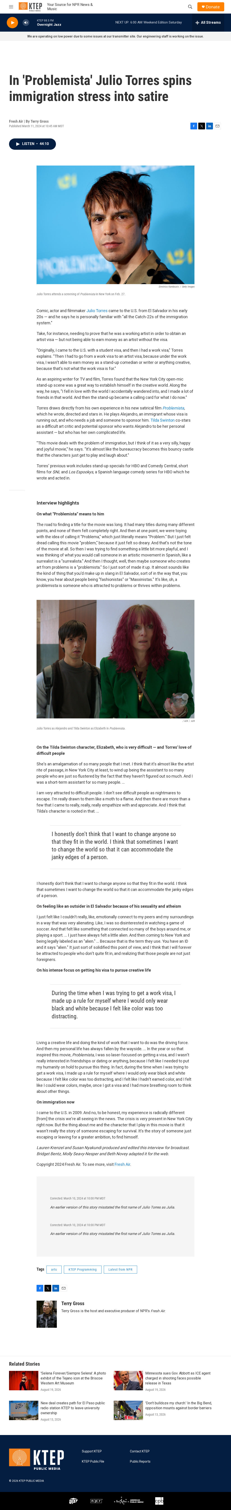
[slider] (33, 22)
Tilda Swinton (162, 420)
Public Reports (140, 1461)
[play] (12, 22)
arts (54, 1269)
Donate (213, 7)
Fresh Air (122, 1164)
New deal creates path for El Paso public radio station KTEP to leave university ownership (73, 1408)
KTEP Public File (93, 1461)
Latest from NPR (120, 1269)
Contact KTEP (140, 1451)
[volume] (26, 23)
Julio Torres (97, 310)
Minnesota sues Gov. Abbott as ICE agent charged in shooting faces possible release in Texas (177, 1378)
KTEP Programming (83, 1269)
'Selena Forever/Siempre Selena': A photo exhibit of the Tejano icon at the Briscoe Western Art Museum (73, 1378)
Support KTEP (92, 1451)
